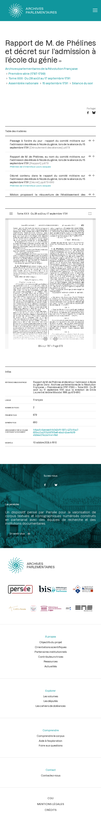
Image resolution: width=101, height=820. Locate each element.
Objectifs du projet (50, 642)
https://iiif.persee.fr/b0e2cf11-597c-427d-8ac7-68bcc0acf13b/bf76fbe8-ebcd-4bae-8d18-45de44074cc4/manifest (56, 432)
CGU (50, 798)
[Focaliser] (93, 140)
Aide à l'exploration (50, 740)
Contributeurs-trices (50, 656)
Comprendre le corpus (50, 735)
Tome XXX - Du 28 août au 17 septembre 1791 (39, 78)
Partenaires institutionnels (51, 651)
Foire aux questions (50, 745)
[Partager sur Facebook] (88, 113)
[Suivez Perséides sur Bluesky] (56, 485)
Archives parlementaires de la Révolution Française (41, 68)
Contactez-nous (50, 775)
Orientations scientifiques (50, 647)
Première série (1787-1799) (27, 73)
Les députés (50, 700)
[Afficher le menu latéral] (11, 214)
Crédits (51, 809)
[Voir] (60, 60)
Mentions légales (50, 803)
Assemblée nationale (23, 83)
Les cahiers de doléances (50, 705)
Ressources (51, 661)
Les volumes (50, 696)
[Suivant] (55, 339)
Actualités (50, 666)
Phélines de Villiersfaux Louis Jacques (30, 166)
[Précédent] (45, 339)
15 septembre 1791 (55, 83)
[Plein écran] (90, 214)
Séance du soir (82, 83)
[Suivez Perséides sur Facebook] (45, 485)
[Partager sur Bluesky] (93, 113)
